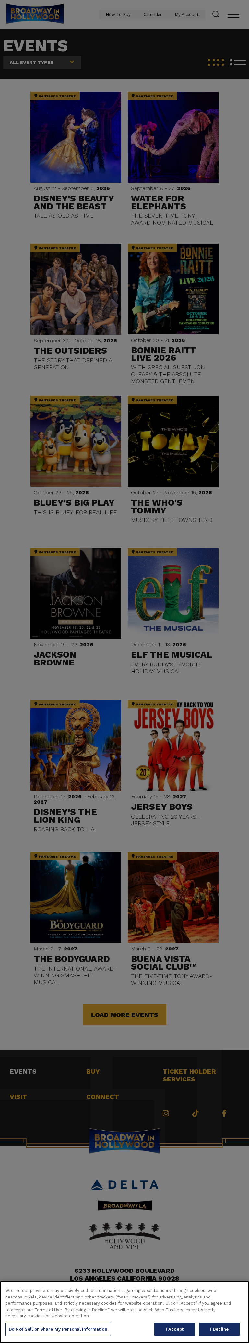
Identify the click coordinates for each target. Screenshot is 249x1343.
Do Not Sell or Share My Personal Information (58, 1329)
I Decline (219, 1329)
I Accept (175, 1329)
